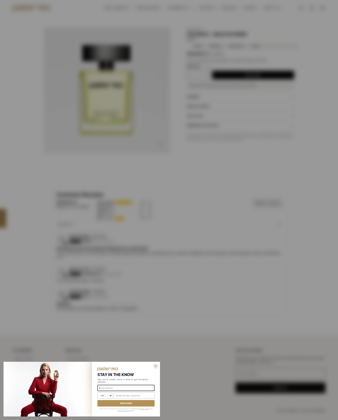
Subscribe (126, 403)
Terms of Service (123, 410)
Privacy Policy (144, 409)
